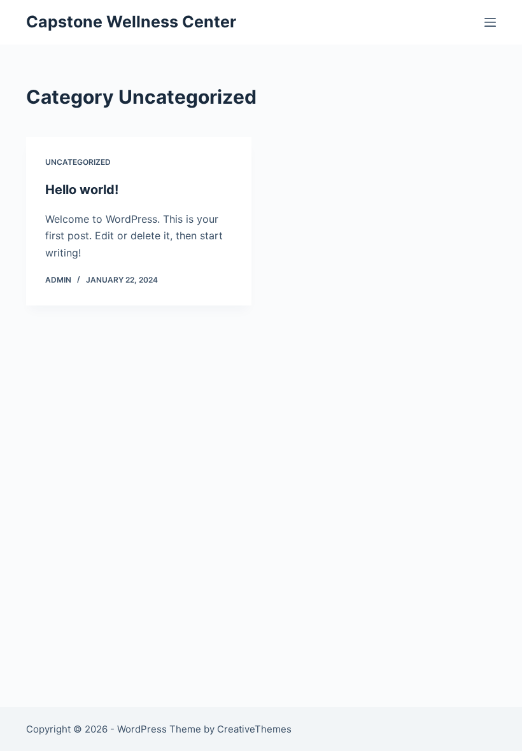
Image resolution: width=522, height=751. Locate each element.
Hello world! (81, 189)
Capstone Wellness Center (131, 21)
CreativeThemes (254, 729)
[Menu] (490, 22)
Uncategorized (78, 162)
